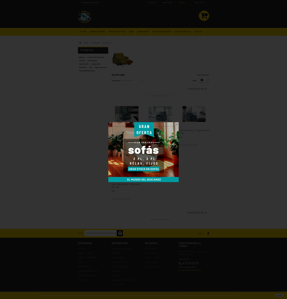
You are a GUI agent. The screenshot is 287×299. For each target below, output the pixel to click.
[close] (177, 124)
